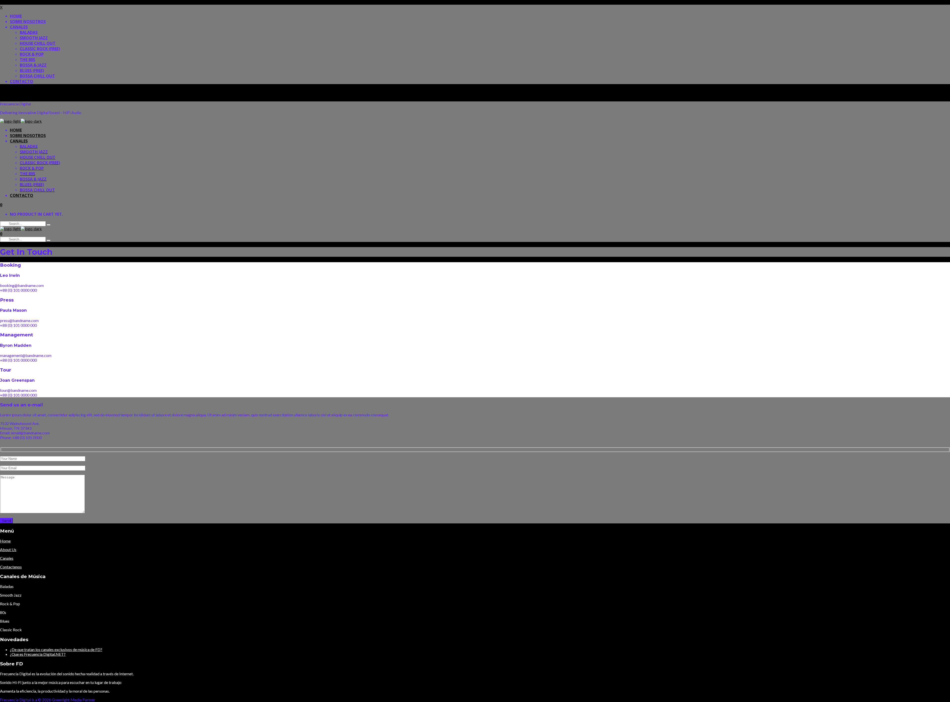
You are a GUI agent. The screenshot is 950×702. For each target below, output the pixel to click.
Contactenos (11, 566)
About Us (8, 549)
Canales (6, 558)
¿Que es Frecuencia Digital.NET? (38, 654)
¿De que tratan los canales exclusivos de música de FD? (56, 649)
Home (5, 540)
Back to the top (13, 90)
